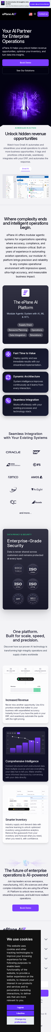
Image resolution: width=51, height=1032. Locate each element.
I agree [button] (20, 1007)
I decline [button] (20, 1013)
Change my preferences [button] (20, 1020)
